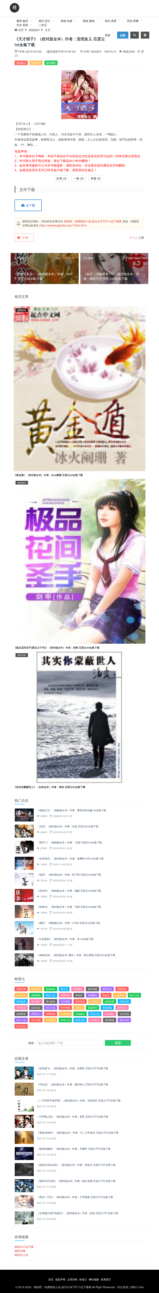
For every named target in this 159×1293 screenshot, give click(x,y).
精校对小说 (21, 1255)
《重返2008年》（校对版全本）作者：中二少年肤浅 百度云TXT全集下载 (77, 1132)
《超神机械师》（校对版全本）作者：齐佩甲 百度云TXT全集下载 (74, 1148)
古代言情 (36, 1020)
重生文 (64, 989)
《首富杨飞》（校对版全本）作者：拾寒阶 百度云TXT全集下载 (72, 1068)
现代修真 (50, 1001)
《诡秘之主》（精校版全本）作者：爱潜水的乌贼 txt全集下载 (71, 810)
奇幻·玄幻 (44, 21)
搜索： (32, 1043)
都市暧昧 (51, 62)
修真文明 (80, 1020)
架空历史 (36, 1007)
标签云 (83, 1279)
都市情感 (92, 989)
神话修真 (21, 1001)
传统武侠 (94, 1020)
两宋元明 (124, 1020)
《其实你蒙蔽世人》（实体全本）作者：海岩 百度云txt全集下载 (49, 787)
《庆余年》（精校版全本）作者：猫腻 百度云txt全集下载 (69, 890)
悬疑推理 (92, 1007)
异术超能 (65, 1013)
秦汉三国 (134, 995)
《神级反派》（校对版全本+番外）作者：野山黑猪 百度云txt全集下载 (76, 955)
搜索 (118, 1043)
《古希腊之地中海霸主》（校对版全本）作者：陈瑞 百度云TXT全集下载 (77, 1213)
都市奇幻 (107, 989)
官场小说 (94, 1013)
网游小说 (50, 995)
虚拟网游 (36, 995)
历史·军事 (133, 21)
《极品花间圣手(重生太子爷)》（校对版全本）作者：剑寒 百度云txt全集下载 (56, 647)
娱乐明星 (109, 1013)
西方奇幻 (21, 995)
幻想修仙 (80, 1013)
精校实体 (21, 654)
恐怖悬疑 (21, 1013)
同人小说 (21, 1020)
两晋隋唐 (109, 1020)
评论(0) (111, 51)
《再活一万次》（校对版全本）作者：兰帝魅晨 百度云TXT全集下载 (75, 1197)
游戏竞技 (94, 1001)
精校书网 (20, 1251)
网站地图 (94, 1279)
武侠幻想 (124, 1001)
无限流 (78, 1007)
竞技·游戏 (88, 21)
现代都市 (36, 62)
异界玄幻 (36, 1013)
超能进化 (122, 989)
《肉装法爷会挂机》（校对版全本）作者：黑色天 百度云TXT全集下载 (76, 1165)
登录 (107, 35)
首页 (50, 1279)
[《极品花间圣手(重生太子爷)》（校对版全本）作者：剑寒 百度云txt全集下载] (79, 561)
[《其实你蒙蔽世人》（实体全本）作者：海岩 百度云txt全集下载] (79, 717)
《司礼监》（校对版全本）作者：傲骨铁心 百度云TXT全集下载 (72, 1084)
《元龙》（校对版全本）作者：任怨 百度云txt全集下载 (68, 826)
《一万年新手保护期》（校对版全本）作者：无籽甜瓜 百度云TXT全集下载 (79, 1100)
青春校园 (50, 989)
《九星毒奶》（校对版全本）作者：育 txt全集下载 (65, 939)
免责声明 (60, 1279)
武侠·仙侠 (66, 21)
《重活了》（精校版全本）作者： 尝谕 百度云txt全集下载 (69, 842)
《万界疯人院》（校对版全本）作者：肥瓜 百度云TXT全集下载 (72, 1116)
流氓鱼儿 (21, 62)
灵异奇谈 (80, 1001)
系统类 (78, 995)
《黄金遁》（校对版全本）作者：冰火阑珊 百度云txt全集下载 (48, 475)
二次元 (43, 25)
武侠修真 (21, 1007)
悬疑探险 (107, 1007)
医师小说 (65, 1020)
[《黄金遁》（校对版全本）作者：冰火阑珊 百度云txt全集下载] (79, 388)
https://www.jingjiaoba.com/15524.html (63, 225)
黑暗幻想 (21, 989)
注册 (122, 35)
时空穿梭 (65, 1007)
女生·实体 (22, 25)
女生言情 (124, 1013)
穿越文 (106, 995)
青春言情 (36, 989)
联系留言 (106, 1279)
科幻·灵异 (111, 21)
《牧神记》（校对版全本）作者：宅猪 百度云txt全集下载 (69, 907)
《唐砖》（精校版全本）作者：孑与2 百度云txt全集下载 (68, 923)
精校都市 (96, 51)
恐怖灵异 (122, 1007)
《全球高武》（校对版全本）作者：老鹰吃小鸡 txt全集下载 (70, 858)
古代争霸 (50, 1020)
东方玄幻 (21, 1026)
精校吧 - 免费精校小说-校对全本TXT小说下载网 (93, 221)
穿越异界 (119, 995)
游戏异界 (109, 1001)
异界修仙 (50, 1013)
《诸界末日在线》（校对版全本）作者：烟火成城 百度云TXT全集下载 (76, 1181)
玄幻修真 (65, 1001)
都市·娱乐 (22, 21)
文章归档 (72, 1279)
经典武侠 (65, 995)
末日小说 (50, 1007)
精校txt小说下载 (24, 1247)
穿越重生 (92, 995)
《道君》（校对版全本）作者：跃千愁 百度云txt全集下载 (69, 874)
